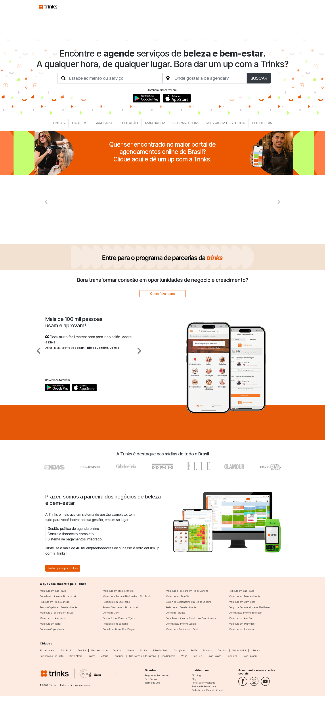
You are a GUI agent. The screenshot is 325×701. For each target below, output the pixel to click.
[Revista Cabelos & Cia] (54, 466)
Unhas (59, 123)
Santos (143, 650)
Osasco (91, 655)
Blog (194, 679)
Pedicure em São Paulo (241, 590)
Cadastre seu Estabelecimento (208, 690)
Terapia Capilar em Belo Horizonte (58, 607)
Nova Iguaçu (250, 655)
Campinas (179, 650)
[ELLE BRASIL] (198, 466)
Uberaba (255, 650)
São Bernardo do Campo (142, 655)
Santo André (239, 650)
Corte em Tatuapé (175, 612)
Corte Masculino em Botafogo (245, 612)
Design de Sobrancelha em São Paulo (249, 607)
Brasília (82, 650)
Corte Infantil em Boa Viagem (119, 629)
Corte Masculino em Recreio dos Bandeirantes (191, 618)
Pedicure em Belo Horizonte (181, 607)
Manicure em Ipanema (241, 629)
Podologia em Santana (115, 623)
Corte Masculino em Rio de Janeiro (59, 596)
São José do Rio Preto (51, 655)
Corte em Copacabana (52, 629)
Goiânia (117, 650)
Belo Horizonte (99, 650)
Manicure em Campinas (242, 601)
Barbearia (104, 123)
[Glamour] (234, 466)
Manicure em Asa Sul (240, 618)
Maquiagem (155, 123)
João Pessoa (214, 655)
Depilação (129, 123)
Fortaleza (232, 655)
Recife (194, 650)
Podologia (262, 123)
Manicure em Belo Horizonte (244, 596)
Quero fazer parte (162, 294)
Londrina (119, 655)
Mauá (184, 655)
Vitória (104, 655)
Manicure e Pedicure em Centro (183, 629)
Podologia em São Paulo (116, 601)
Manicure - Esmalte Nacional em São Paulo (127, 596)
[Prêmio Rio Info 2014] (270, 466)
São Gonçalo (168, 655)
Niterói (130, 650)
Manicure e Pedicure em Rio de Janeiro (187, 590)
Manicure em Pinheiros (241, 623)
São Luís (197, 655)
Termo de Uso (152, 682)
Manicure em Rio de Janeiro (118, 590)
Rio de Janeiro (47, 650)
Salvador (207, 650)
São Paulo (66, 650)
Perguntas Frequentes (157, 675)
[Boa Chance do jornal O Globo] (90, 466)
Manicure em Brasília (177, 596)
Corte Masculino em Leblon (181, 623)
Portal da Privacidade (203, 682)
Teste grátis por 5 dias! (62, 568)
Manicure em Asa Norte (53, 618)
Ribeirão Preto (160, 650)
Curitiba (222, 650)
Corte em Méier (111, 612)
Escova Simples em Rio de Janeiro (121, 607)
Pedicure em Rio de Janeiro (54, 601)
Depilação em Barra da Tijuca (119, 618)
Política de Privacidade (204, 686)
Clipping (196, 675)
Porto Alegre (75, 655)
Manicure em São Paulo (53, 590)
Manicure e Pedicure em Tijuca (57, 612)
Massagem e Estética (225, 123)
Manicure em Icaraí (50, 623)
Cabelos (79, 123)
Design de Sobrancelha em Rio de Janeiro (188, 601)
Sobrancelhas (185, 123)
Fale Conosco (152, 679)
